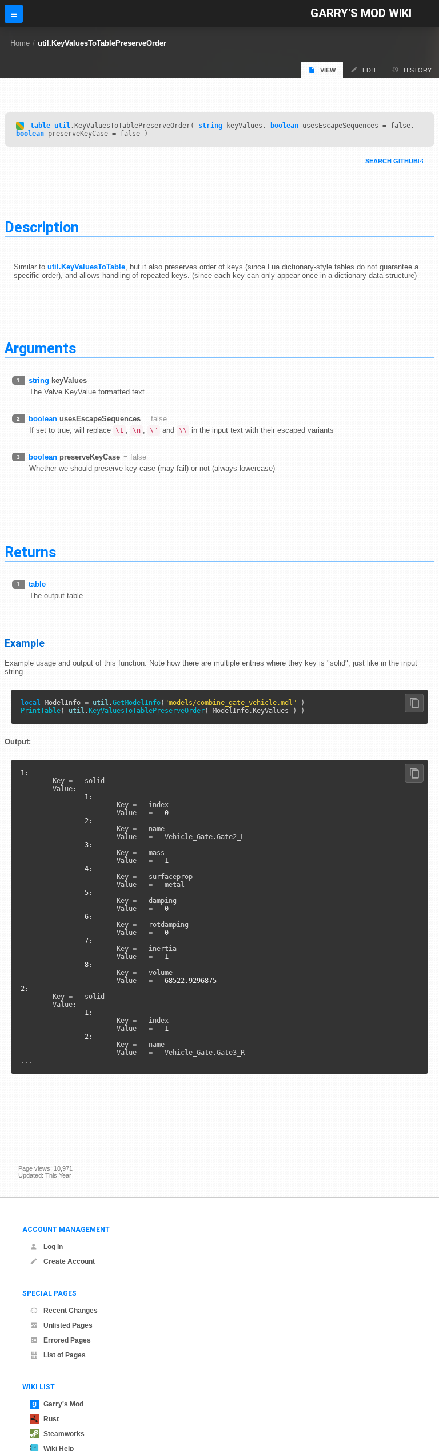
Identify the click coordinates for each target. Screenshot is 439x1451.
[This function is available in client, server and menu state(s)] (20, 126)
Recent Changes (70, 1311)
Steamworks (64, 1434)
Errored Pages (67, 1340)
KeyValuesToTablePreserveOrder (147, 711)
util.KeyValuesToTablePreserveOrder (102, 43)
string (210, 126)
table (40, 126)
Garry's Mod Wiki (361, 13)
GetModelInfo (137, 703)
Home (20, 43)
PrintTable (41, 711)
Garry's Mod (63, 1404)
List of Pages (64, 1355)
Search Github (391, 161)
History (418, 70)
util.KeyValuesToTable (86, 267)
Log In (53, 1247)
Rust (51, 1419)
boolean (284, 126)
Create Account (69, 1261)
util (62, 126)
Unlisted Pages (68, 1325)
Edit (369, 70)
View (328, 70)
